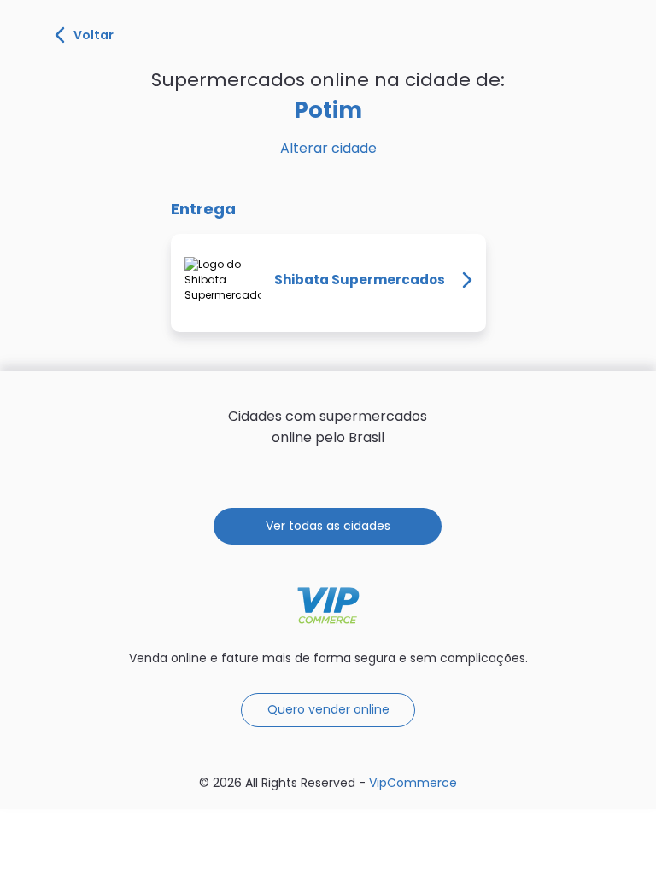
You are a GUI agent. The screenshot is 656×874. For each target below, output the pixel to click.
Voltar (93, 35)
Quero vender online (328, 709)
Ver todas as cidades (328, 525)
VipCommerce (328, 605)
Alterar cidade (328, 148)
